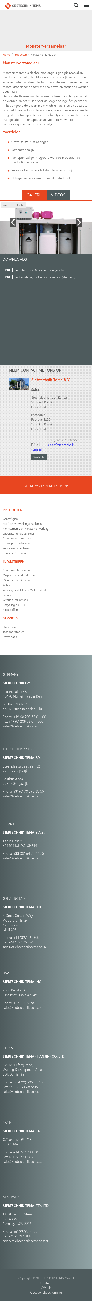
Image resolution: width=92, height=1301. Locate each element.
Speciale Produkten (15, 553)
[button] (13, 222)
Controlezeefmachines (17, 538)
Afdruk (46, 1287)
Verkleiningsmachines (16, 548)
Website (39, 457)
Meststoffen (10, 610)
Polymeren (9, 595)
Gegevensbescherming (46, 1292)
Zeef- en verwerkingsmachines (22, 524)
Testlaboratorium (13, 632)
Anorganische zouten (16, 570)
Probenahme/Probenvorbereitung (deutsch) (45, 277)
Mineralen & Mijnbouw (17, 580)
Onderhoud (10, 627)
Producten (20, 54)
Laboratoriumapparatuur (18, 533)
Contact (46, 1283)
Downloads (10, 637)
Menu (85, 3)
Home (6, 54)
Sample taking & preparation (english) (41, 270)
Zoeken (76, 3)
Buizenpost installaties (17, 543)
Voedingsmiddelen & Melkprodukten (26, 590)
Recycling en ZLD (14, 605)
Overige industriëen (15, 600)
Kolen (6, 585)
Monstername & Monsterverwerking (26, 528)
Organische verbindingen (19, 575)
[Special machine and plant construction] (23, 6)
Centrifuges (10, 519)
